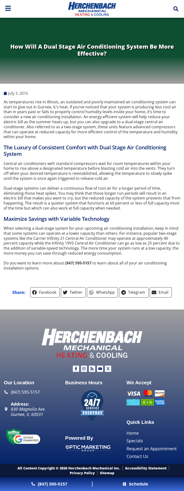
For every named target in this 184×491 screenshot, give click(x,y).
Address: (20, 404)
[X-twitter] (108, 369)
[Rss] (92, 369)
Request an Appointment (151, 448)
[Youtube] (100, 369)
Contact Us (137, 456)
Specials (134, 441)
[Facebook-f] (76, 369)
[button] (175, 9)
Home (132, 433)
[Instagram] (84, 369)
